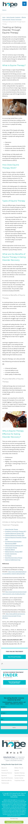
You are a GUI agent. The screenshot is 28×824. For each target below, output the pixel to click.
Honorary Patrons (6, 773)
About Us (4, 768)
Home (3, 17)
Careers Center (18, 778)
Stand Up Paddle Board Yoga (12, 560)
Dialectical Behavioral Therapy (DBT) (14, 535)
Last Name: (4, 713)
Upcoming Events (19, 775)
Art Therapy (8, 555)
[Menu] (24, 4)
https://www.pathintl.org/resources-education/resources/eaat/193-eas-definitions (13, 616)
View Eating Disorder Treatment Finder (14, 682)
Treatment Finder (19, 780)
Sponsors (4, 775)
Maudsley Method (10, 549)
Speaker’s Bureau (19, 773)
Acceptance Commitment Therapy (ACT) (15, 531)
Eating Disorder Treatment (13, 17)
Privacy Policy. (21, 795)
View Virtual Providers (14, 657)
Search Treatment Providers (14, 822)
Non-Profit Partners (7, 778)
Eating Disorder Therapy (11, 529)
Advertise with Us (6, 780)
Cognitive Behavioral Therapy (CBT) (14, 533)
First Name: (4, 706)
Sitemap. (14, 795)
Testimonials (5, 783)
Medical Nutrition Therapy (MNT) (13, 551)
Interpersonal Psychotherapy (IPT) (14, 545)
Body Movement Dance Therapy (13, 557)
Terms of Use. (14, 797)
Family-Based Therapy (11, 547)
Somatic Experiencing (11, 553)
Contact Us (4, 770)
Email (2, 719)
